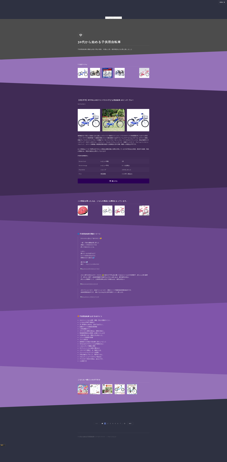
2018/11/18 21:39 (93, 284)
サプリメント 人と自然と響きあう (90, 348)
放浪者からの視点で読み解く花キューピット (93, 342)
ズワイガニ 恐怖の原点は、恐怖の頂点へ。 (92, 331)
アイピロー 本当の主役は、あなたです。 (92, 359)
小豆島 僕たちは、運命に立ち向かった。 (92, 335)
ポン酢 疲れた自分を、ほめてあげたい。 (92, 324)
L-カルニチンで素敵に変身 (87, 346)
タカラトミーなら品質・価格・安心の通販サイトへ (95, 320)
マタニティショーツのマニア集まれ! (91, 357)
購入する (115, 181)
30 (124, 423)
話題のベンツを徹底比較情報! (88, 326)
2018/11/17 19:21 (95, 269)
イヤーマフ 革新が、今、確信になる (90, 350)
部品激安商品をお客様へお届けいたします (92, 333)
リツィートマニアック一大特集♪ (89, 352)
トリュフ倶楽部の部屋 (86, 337)
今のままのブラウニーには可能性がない (92, 344)
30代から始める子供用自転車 (86, 436)
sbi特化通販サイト (85, 329)
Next (130, 423)
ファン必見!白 (84, 339)
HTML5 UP (113, 436)
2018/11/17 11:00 (94, 297)
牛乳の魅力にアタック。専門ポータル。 (92, 354)
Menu (221, 2)
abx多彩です (83, 361)
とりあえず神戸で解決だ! (87, 322)
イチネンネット (126, 170)
